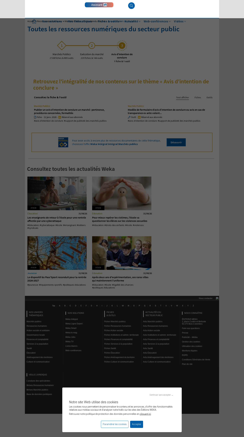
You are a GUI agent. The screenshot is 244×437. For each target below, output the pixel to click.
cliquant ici (145, 413)
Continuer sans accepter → (161, 395)
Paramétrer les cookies (115, 424)
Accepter (136, 424)
